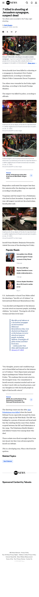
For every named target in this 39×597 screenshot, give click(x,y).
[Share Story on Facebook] (3, 31)
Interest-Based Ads (11, 557)
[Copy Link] (15, 31)
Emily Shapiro (8, 25)
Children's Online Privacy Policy (27, 555)
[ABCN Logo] (11, 3)
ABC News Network (15, 552)
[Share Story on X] (7, 31)
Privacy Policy (25, 552)
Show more (31, 63)
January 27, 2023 (17, 350)
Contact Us (29, 559)
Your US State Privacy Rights (10, 555)
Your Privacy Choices (19, 559)
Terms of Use (9, 559)
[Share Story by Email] (11, 31)
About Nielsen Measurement (25, 557)
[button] (3, 2)
